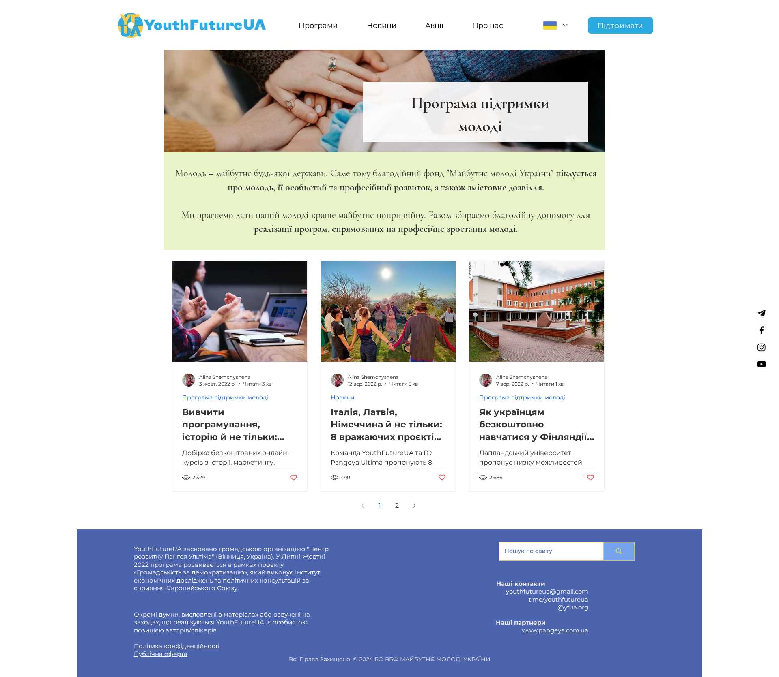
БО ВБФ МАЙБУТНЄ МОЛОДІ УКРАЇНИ (432, 659)
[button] (318, 25)
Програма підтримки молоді (225, 397)
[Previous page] (362, 505)
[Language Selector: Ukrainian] (555, 25)
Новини (343, 397)
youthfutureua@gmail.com (547, 591)
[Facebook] (761, 330)
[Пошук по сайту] (618, 551)
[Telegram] (761, 313)
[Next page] (414, 505)
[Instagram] (761, 347)
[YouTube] (761, 364)
